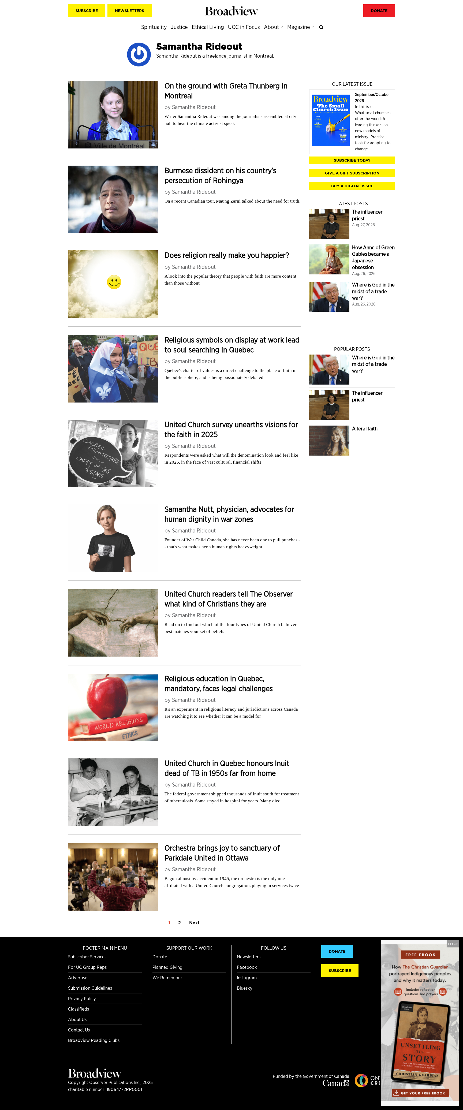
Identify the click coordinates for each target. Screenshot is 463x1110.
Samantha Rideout (194, 107)
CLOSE (453, 943)
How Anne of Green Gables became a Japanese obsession (373, 257)
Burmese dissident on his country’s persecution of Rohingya (220, 175)
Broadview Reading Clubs (94, 1040)
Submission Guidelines (90, 988)
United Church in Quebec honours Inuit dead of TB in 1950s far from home (227, 768)
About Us (77, 1019)
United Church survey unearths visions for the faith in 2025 (231, 429)
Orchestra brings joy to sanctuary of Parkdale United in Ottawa (222, 852)
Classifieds (78, 1009)
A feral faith (365, 429)
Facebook (247, 967)
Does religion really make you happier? (227, 255)
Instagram (247, 977)
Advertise (77, 977)
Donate (159, 956)
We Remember (167, 977)
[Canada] (336, 1084)
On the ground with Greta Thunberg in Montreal (226, 90)
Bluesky (244, 988)
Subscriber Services (87, 956)
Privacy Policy (82, 998)
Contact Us (79, 1030)
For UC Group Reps (87, 967)
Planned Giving (167, 967)
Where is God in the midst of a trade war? (373, 291)
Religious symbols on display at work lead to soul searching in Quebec (232, 344)
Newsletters (248, 956)
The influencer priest (367, 215)
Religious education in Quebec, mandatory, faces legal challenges (219, 683)
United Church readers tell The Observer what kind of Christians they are (229, 598)
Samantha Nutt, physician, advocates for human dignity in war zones (229, 514)
